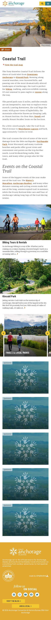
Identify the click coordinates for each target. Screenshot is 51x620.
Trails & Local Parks (17, 352)
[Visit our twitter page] (37, 595)
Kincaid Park (22, 77)
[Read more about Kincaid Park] (25, 308)
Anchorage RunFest (22, 183)
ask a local (24, 606)
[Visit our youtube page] (25, 595)
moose (38, 92)
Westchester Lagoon (28, 129)
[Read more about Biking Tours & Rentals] (18, 254)
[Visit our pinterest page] (14, 595)
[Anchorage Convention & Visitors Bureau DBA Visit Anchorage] (13, 3)
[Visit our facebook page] (31, 595)
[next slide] (47, 333)
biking (9, 89)
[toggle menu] (45, 4)
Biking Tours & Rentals (14, 242)
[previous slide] (3, 333)
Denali (37, 116)
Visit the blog (13, 601)
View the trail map (14, 65)
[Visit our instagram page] (20, 595)
